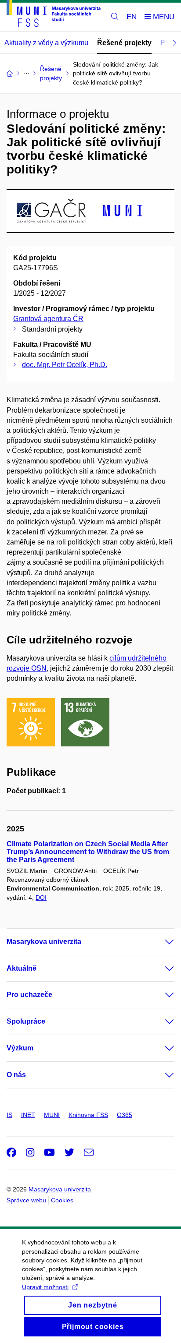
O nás (16, 1074)
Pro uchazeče (29, 994)
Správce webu (26, 1200)
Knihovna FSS (88, 1114)
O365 (124, 1114)
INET (28, 1114)
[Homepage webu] (54, 15)
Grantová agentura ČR (48, 318)
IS (9, 1114)
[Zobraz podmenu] (161, 942)
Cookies (62, 1200)
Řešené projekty (124, 42)
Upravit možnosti (45, 1286)
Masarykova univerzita (44, 941)
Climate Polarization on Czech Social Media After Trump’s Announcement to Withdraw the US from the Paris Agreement (88, 851)
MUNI (52, 1114)
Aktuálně (21, 968)
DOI (41, 897)
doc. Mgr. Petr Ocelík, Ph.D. (64, 364)
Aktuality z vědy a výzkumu (46, 42)
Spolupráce (26, 1021)
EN (132, 17)
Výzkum (20, 1048)
